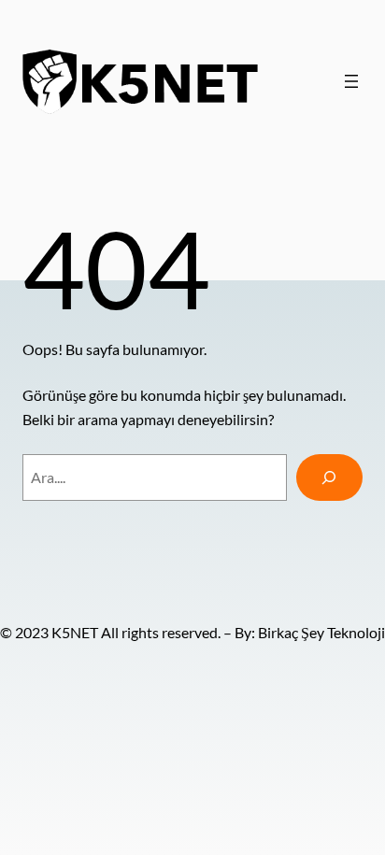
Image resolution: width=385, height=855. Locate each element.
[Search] (329, 477)
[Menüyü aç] (351, 81)
